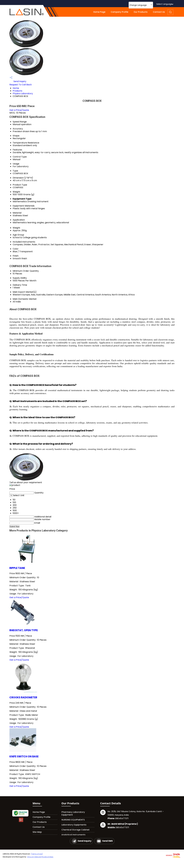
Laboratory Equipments (73, 824)
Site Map (37, 832)
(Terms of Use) (37, 854)
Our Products (140, 12)
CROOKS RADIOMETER (23, 697)
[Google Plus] (21, 821)
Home (16, 88)
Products (17, 90)
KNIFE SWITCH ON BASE (24, 756)
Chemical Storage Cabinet (75, 829)
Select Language (164, 4)
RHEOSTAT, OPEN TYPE (23, 630)
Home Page (99, 12)
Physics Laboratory (23, 93)
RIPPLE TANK (17, 568)
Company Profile (119, 12)
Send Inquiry (19, 81)
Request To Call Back (20, 84)
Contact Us (159, 12)
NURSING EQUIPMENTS (73, 819)
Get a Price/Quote (19, 110)
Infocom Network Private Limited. (40, 857)
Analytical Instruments (73, 834)
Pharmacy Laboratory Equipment (73, 813)
